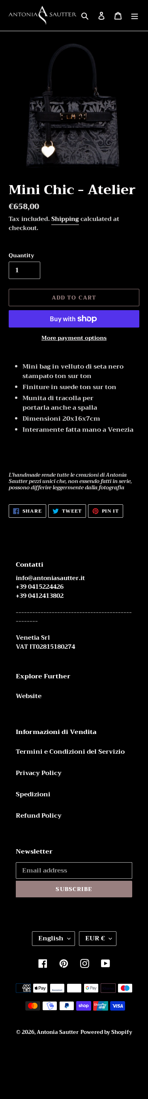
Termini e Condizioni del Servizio (70, 751)
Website (28, 696)
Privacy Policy (39, 773)
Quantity (21, 255)
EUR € (95, 938)
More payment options (74, 338)
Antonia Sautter (58, 1032)
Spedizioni (33, 794)
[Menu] (134, 15)
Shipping (65, 219)
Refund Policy (39, 815)
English (51, 938)
